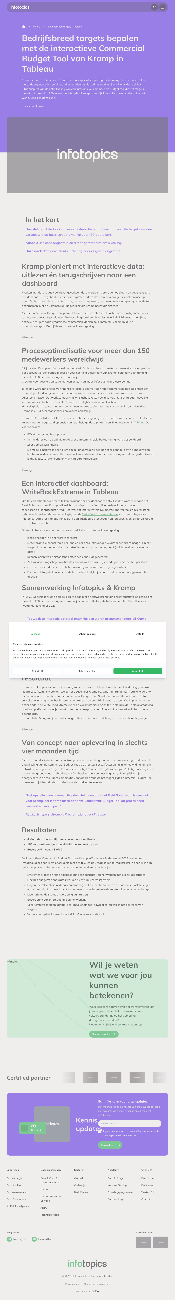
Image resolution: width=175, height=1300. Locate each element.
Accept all (138, 671)
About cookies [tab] (87, 633)
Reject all (37, 671)
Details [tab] (140, 633)
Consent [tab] (35, 633)
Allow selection (87, 671)
